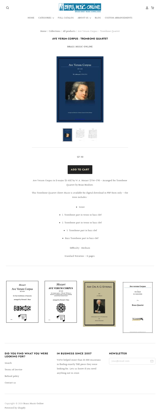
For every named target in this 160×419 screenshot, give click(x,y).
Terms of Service (13, 370)
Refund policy (12, 376)
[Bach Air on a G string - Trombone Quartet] (99, 304)
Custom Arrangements (118, 18)
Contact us (10, 383)
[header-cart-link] (151, 7)
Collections (54, 31)
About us (83, 18)
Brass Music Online (80, 47)
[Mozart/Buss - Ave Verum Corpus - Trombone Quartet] (22, 302)
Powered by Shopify (15, 408)
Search (8, 363)
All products (69, 31)
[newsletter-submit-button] (151, 361)
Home (31, 18)
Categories (45, 18)
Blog (98, 18)
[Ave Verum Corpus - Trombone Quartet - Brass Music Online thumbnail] (67, 134)
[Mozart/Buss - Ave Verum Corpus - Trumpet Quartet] (60, 302)
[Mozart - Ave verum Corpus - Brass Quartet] (137, 307)
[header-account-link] (146, 7)
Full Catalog (66, 18)
